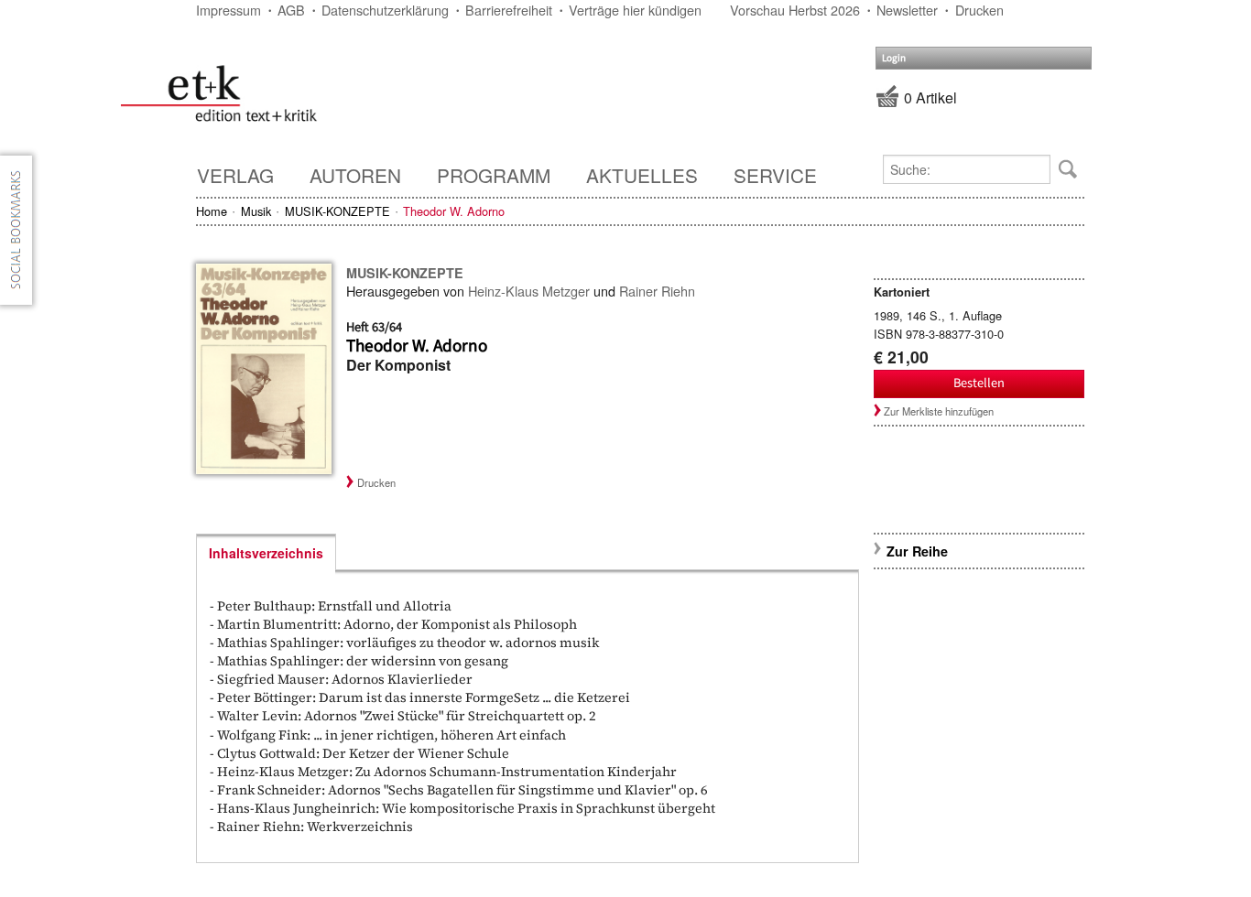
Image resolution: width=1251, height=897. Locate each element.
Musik (256, 211)
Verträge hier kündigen (635, 9)
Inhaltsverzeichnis (266, 553)
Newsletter (907, 9)
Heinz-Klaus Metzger (529, 290)
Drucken (979, 9)
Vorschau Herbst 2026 (795, 9)
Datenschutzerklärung (385, 9)
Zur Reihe (917, 551)
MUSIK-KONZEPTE (337, 211)
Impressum (228, 9)
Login (894, 58)
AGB (291, 9)
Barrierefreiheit (508, 9)
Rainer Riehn (657, 290)
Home (211, 211)
